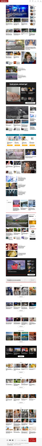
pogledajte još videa (31, 274)
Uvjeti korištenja (16, 443)
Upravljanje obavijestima (10, 444)
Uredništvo (8, 443)
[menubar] (38, 1)
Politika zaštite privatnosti (21, 443)
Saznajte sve (9, 202)
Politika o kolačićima (26, 443)
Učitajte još (21, 326)
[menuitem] (38, 1)
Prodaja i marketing (12, 443)
